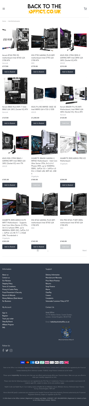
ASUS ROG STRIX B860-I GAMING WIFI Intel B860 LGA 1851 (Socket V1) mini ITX (13, 161)
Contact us (6, 278)
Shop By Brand (7, 322)
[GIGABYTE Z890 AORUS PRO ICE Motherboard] (73, 142)
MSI (32, 63)
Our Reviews (6, 281)
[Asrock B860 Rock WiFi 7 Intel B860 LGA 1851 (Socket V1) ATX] (15, 91)
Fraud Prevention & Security (12, 292)
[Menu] (10, 8)
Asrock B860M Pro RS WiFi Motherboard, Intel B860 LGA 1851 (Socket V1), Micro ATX (71, 109)
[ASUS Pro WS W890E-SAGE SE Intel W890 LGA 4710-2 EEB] (44, 91)
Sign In (4, 313)
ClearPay (48, 292)
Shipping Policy (7, 284)
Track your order (8, 319)
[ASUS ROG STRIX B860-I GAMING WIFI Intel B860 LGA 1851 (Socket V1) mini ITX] (15, 142)
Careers (48, 295)
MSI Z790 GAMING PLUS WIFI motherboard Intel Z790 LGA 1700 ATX (43, 57)
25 (51, 250)
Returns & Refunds (8, 295)
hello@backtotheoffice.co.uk (59, 322)
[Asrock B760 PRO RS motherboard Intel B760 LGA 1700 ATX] (15, 39)
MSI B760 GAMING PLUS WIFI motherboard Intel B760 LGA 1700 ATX (43, 222)
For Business (6, 301)
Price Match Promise (53, 281)
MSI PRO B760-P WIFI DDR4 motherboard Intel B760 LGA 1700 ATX (71, 222)
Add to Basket (9, 72)
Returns (48, 284)
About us (5, 275)
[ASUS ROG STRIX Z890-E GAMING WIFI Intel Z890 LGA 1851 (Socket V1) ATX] (73, 39)
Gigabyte (35, 176)
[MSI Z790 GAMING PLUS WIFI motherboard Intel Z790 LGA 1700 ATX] (44, 39)
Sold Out (65, 123)
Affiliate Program (8, 325)
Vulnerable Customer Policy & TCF (57, 301)
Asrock (5, 63)
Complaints (49, 298)
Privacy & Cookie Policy (10, 289)
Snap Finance (50, 287)
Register (5, 316)
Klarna (48, 289)
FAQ (3, 328)
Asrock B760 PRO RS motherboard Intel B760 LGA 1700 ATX (13, 57)
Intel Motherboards (14, 21)
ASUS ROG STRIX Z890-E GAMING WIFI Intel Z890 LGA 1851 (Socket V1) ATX (71, 57)
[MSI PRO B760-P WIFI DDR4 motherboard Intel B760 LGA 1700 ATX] (73, 204)
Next (85, 250)
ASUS (62, 63)
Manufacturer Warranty (54, 278)
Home (4, 21)
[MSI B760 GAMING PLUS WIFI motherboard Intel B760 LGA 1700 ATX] (44, 204)
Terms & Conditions (9, 287)
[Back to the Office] (44, 8)
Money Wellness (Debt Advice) (12, 298)
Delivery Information (53, 275)
